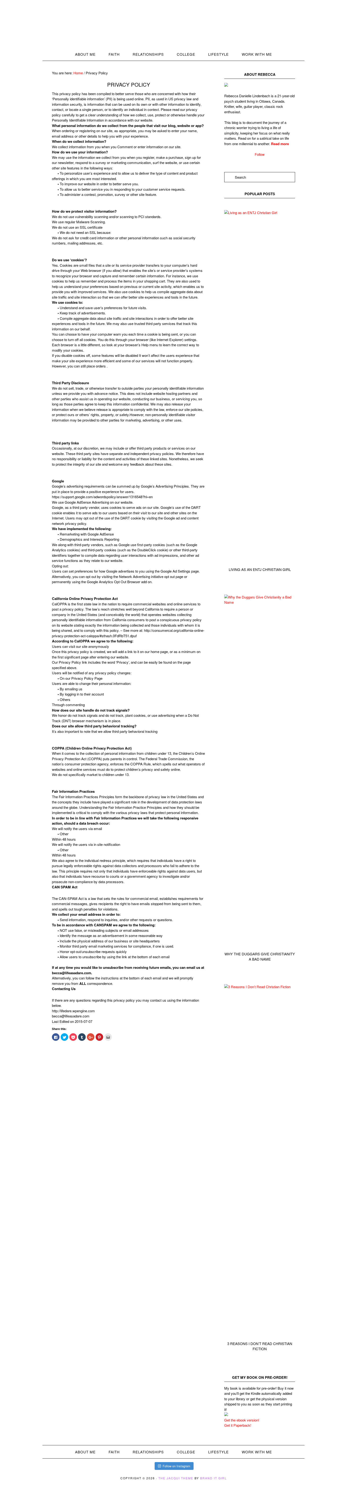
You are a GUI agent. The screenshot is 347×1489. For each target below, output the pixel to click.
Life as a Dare (173, 27)
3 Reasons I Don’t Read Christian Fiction (259, 1346)
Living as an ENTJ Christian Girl (260, 569)
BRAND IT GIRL (213, 1478)
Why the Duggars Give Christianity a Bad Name (259, 956)
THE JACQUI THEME (175, 1478)
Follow (260, 154)
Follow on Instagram (176, 1466)
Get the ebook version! (241, 1419)
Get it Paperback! (237, 1425)
